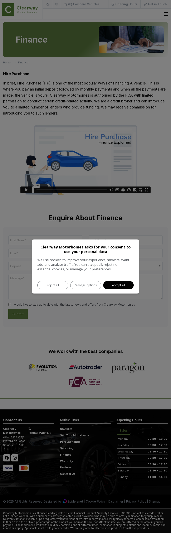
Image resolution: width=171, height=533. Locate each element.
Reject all (53, 285)
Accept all (118, 285)
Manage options (86, 285)
